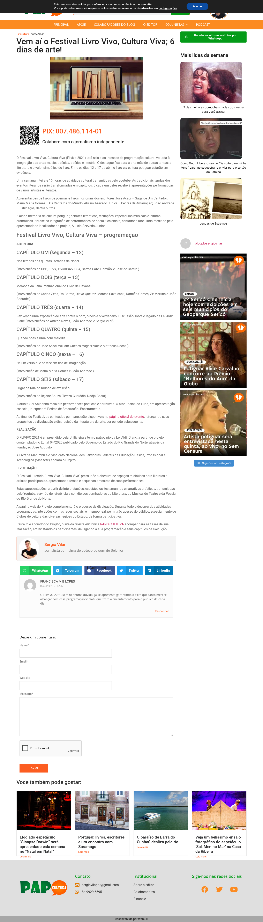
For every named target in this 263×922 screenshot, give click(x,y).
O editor (150, 24)
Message (26, 693)
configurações (168, 8)
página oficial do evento (126, 417)
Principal (61, 24)
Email (24, 661)
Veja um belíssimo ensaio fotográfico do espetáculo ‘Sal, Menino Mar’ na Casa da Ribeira (218, 844)
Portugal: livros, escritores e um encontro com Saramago (101, 842)
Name (24, 645)
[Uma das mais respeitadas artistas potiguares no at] (213, 423)
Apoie (81, 24)
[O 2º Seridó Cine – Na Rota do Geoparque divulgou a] (213, 287)
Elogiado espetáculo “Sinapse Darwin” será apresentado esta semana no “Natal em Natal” (42, 844)
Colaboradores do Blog (114, 24)
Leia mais (25, 856)
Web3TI (143, 919)
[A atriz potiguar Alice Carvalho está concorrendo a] (213, 355)
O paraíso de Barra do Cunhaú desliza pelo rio (157, 839)
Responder (162, 611)
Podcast (203, 24)
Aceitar (197, 6)
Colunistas (174, 24)
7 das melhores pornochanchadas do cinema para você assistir (213, 109)
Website (25, 677)
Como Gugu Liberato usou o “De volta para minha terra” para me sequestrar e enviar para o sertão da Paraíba (213, 167)
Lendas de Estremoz (213, 223)
